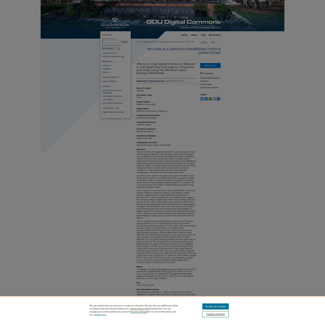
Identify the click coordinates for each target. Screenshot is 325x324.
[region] (162, 310)
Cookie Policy (100, 314)
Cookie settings (138, 311)
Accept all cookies (215, 306)
